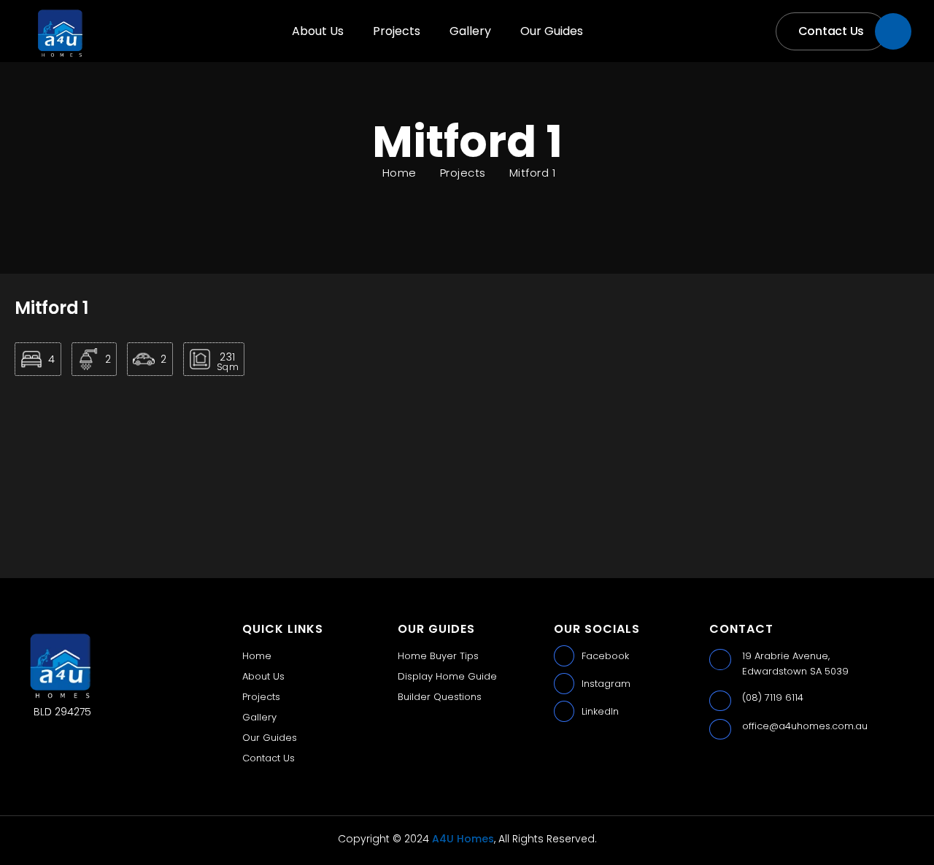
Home (256, 656)
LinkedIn (600, 711)
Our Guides (551, 31)
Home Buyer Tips (438, 656)
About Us (318, 31)
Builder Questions (440, 697)
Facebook (605, 656)
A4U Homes (463, 838)
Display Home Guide (447, 676)
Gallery (470, 31)
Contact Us (268, 758)
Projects (396, 31)
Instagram (606, 684)
